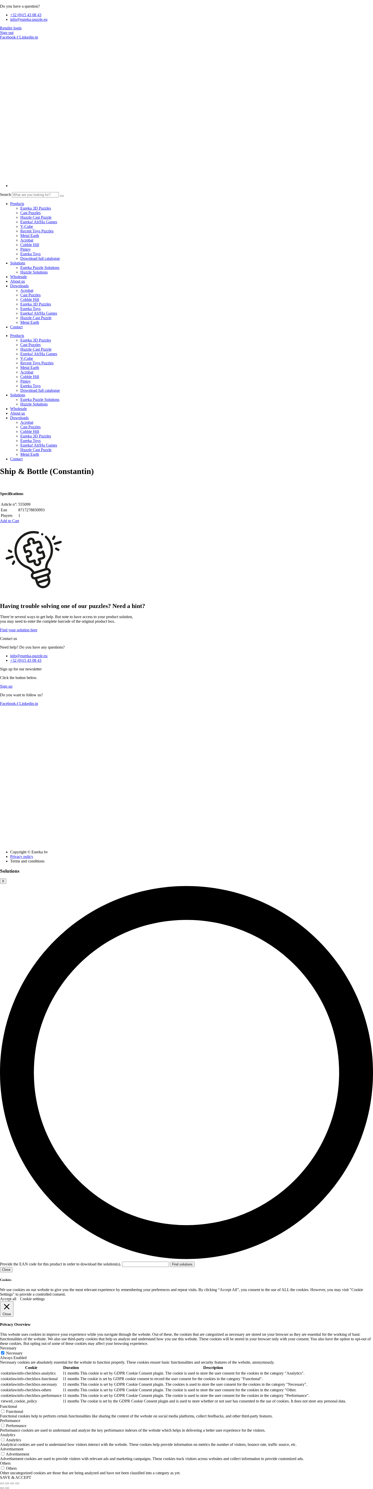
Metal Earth (29, 235)
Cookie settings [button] (32, 1299)
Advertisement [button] (11, 1449)
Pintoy (25, 249)
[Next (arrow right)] (7, 1488)
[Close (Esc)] (17, 1483)
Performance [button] (10, 1420)
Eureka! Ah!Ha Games (38, 222)
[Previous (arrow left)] (2, 1488)
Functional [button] (8, 1406)
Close (6, 1270)
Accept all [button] (8, 1299)
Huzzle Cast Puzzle (36, 217)
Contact (16, 327)
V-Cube (26, 226)
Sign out (6, 32)
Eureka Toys (30, 254)
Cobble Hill (29, 245)
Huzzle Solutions (34, 272)
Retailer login (11, 28)
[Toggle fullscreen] (7, 1483)
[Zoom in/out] (2, 1483)
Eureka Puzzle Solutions (39, 267)
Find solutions (182, 1264)
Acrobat (26, 240)
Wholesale (18, 277)
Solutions (17, 263)
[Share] (12, 1483)
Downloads (19, 286)
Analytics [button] (7, 1435)
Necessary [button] (8, 1348)
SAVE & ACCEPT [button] (15, 1477)
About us (17, 281)
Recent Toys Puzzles (37, 231)
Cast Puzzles (30, 213)
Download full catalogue (40, 258)
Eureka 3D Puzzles (35, 208)
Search (5, 194)
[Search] (62, 196)
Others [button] (5, 1463)
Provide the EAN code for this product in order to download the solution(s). (61, 1264)
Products (17, 203)
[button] (9, 521)
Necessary (14, 1353)
